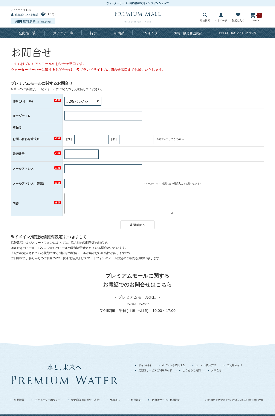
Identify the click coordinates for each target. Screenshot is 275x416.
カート (255, 20)
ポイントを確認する (173, 365)
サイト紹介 (145, 365)
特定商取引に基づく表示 (85, 399)
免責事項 (115, 399)
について (238, 33)
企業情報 (19, 399)
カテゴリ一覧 (63, 33)
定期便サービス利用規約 (166, 399)
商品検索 (205, 20)
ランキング (149, 33)
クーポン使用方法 (206, 365)
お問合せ (216, 370)
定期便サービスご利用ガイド (155, 370)
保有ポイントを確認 (26, 14)
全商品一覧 (27, 33)
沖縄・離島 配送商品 (188, 33)
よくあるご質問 (192, 370)
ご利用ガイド (234, 365)
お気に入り (238, 20)
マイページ (220, 20)
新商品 (119, 33)
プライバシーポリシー (48, 399)
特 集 (94, 33)
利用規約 (136, 399)
